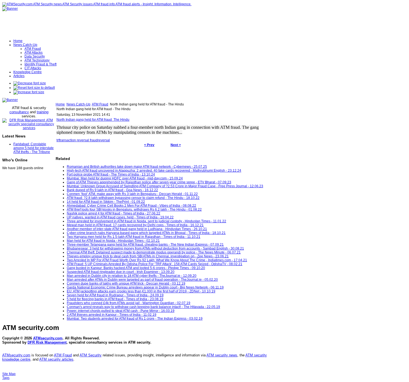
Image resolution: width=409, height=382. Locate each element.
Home (60, 104)
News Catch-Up (78, 104)
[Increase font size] (28, 92)
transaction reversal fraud (78, 140)
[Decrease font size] (29, 83)
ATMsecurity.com (48, 338)
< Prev (149, 145)
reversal (104, 140)
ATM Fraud (100, 104)
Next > (176, 145)
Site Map (9, 374)
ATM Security (91, 355)
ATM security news (221, 355)
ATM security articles (56, 359)
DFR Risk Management (47, 342)
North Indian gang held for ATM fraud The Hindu (92, 120)
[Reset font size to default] (34, 88)
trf (57, 140)
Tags (5, 378)
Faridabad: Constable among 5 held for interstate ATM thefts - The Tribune (33, 148)
